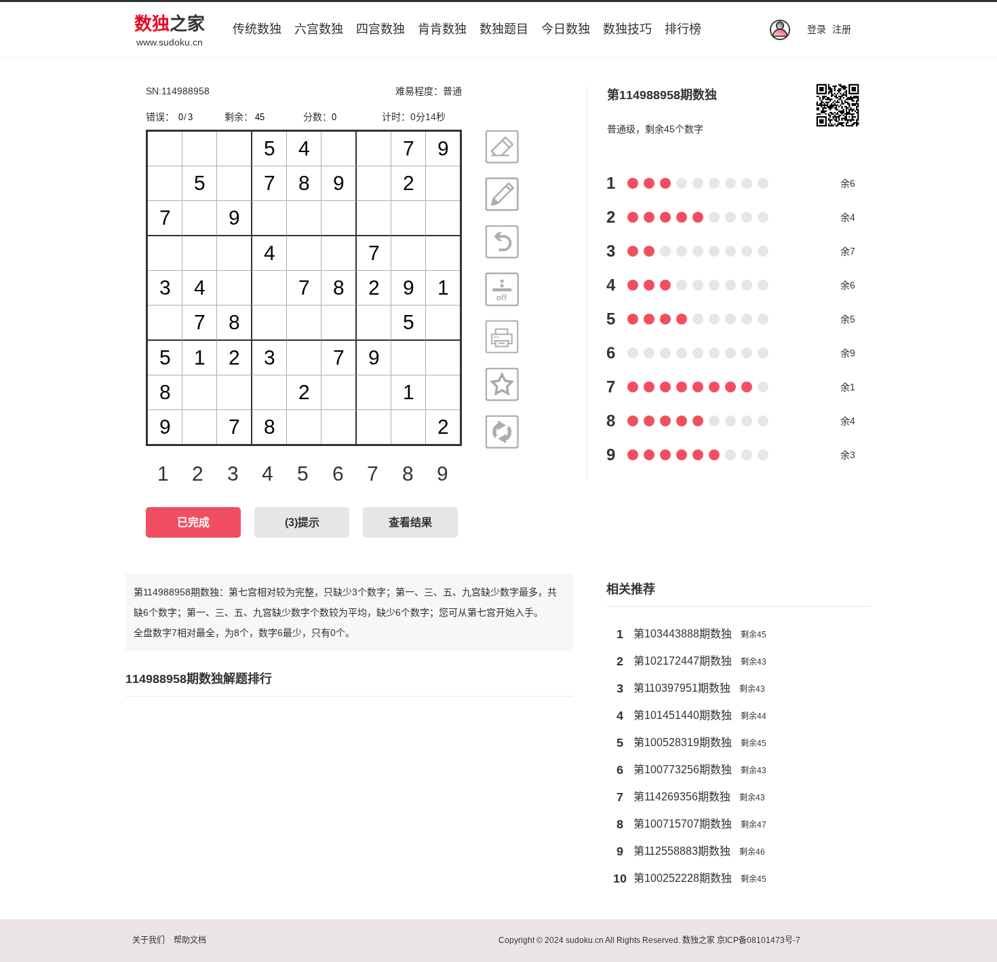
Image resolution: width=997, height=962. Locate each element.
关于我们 (148, 940)
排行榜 (683, 29)
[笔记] (502, 194)
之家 (169, 24)
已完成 (193, 522)
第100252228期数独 (682, 878)
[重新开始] (502, 432)
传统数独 (257, 29)
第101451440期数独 (682, 715)
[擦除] (502, 147)
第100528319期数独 (682, 742)
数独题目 (504, 29)
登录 (816, 29)
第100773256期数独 (682, 769)
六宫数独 (318, 29)
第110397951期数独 (681, 688)
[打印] (502, 337)
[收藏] (502, 384)
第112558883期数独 (681, 851)
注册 (841, 29)
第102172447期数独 (682, 661)
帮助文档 (190, 940)
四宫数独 (380, 29)
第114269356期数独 (681, 796)
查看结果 (410, 522)
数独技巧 (627, 29)
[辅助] (502, 289)
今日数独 (565, 29)
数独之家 (698, 940)
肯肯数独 (442, 29)
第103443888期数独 (682, 634)
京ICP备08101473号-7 (758, 940)
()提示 (302, 522)
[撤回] (502, 242)
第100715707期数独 (682, 824)
